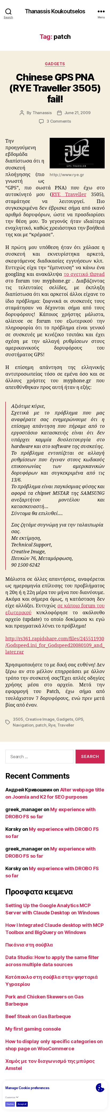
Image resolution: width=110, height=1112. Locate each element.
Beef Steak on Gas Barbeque (38, 1016)
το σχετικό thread (84, 274)
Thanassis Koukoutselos (55, 11)
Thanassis (42, 112)
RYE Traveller (69, 195)
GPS (79, 719)
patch (41, 725)
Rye (51, 725)
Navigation (23, 725)
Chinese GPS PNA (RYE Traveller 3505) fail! (55, 88)
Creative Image (39, 719)
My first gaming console (33, 1029)
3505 (18, 719)
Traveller (65, 725)
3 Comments (58, 121)
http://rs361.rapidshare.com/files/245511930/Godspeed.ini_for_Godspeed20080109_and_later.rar (55, 645)
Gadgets (55, 63)
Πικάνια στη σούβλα (29, 945)
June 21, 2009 (77, 112)
